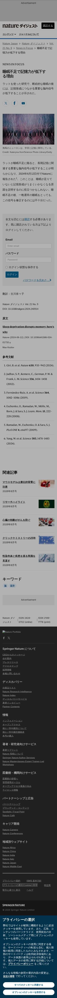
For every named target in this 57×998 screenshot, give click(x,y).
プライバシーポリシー (20, 963)
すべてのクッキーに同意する (28, 984)
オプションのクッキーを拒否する (28, 992)
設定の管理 (8, 976)
